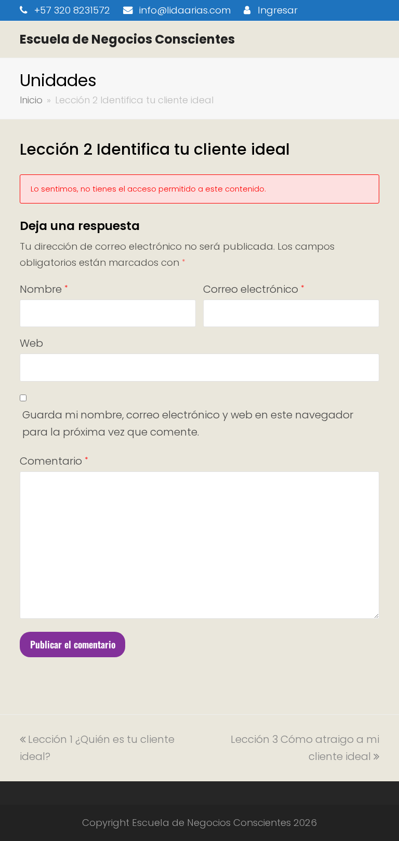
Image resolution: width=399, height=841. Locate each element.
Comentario (54, 461)
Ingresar (278, 10)
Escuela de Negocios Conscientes (127, 39)
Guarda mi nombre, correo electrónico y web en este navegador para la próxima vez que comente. (187, 423)
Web (31, 343)
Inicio (31, 99)
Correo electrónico (253, 289)
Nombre (44, 289)
